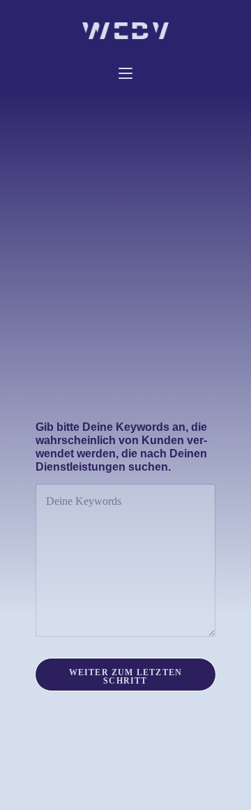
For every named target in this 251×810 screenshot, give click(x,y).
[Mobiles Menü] (125, 74)
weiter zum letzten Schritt (126, 677)
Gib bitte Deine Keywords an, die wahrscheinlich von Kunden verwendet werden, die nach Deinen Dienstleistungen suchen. (121, 447)
